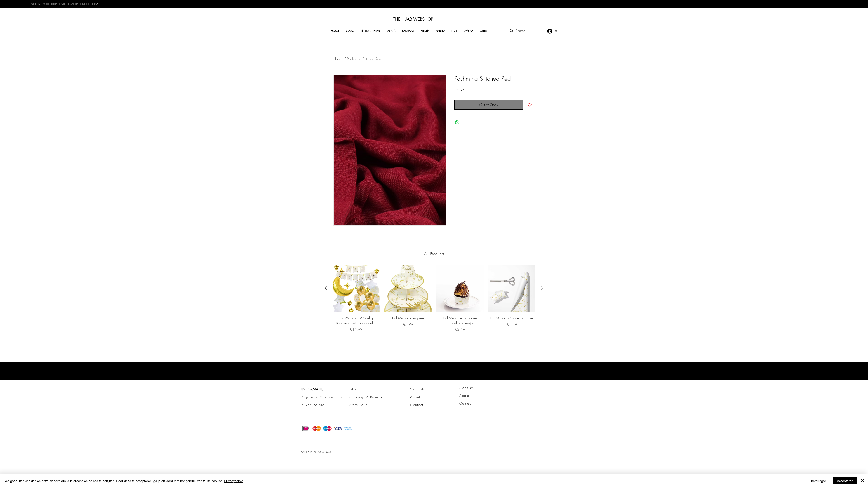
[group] (434, 298)
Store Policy (359, 405)
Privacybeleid (313, 405)
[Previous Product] (326, 288)
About (415, 397)
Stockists (417, 389)
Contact (416, 405)
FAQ (353, 389)
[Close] (862, 480)
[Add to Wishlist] (530, 105)
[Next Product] (542, 288)
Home (337, 58)
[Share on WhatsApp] (457, 122)
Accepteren (845, 481)
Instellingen (818, 481)
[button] (350, 30)
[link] (556, 30)
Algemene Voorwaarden (321, 397)
